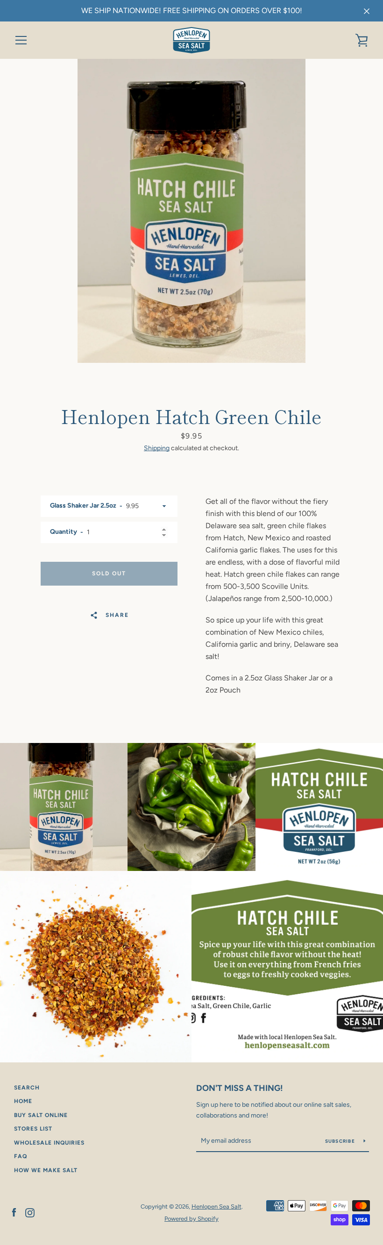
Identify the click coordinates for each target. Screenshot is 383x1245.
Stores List (33, 1128)
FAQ (20, 1156)
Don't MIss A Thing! (239, 1088)
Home (23, 1101)
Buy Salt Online (41, 1115)
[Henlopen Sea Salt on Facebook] (14, 1212)
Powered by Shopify (191, 1218)
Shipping (157, 448)
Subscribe (341, 1141)
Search (27, 1087)
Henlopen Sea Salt (216, 1206)
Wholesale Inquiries (49, 1142)
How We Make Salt (46, 1170)
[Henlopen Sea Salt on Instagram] (30, 1212)
